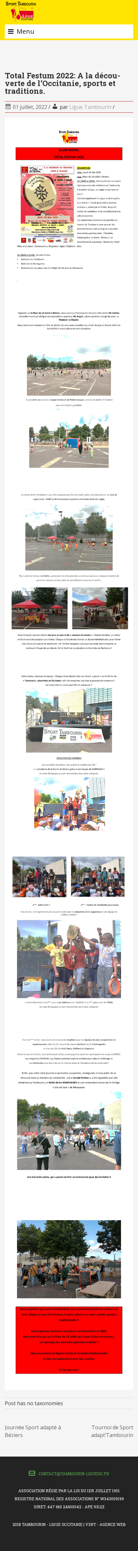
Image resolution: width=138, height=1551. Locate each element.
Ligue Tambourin (90, 106)
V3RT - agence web (105, 1524)
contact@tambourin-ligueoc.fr (74, 1473)
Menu (25, 31)
